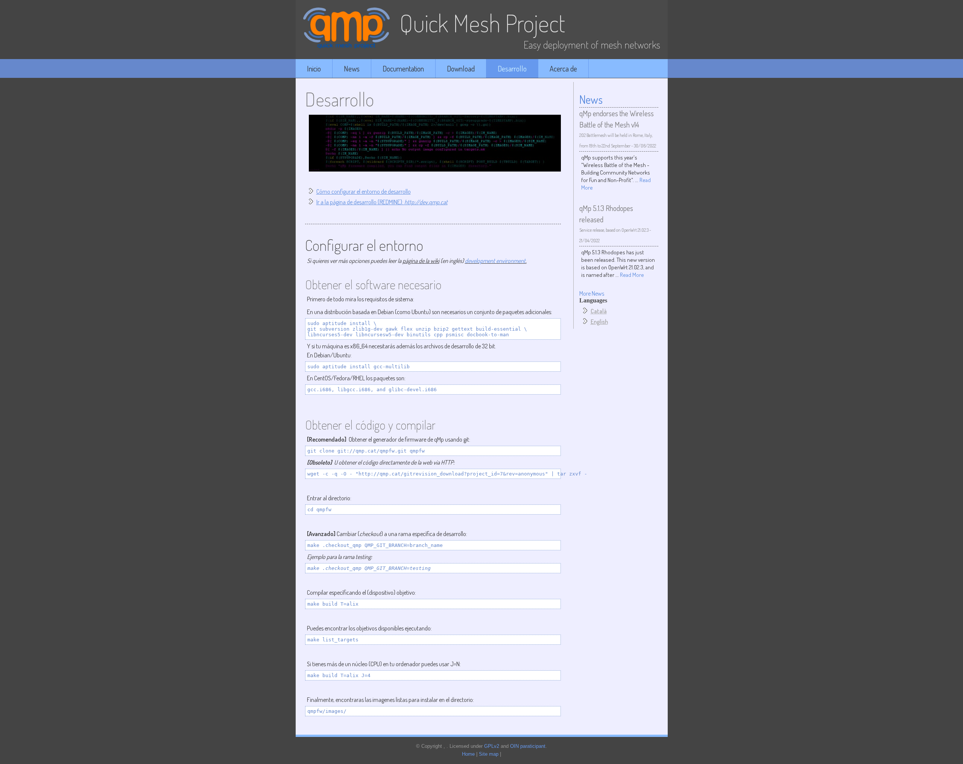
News (352, 68)
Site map (488, 754)
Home (468, 754)
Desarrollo (512, 68)
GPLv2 (491, 746)
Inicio (314, 68)
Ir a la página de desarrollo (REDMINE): (382, 202)
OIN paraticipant (527, 746)
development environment (495, 260)
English (599, 321)
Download (461, 68)
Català (599, 311)
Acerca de (563, 68)
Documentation (403, 68)
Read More (632, 274)
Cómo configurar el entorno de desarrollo (363, 191)
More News (591, 293)
